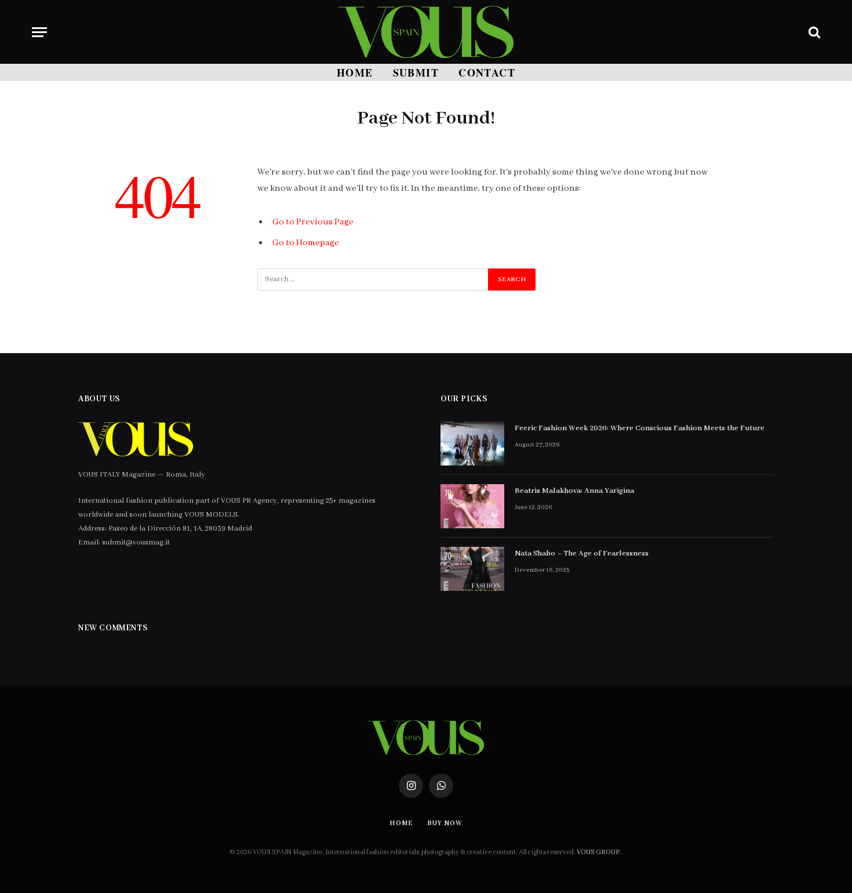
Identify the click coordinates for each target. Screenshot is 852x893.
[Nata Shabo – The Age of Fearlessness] (472, 569)
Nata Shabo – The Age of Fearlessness (582, 553)
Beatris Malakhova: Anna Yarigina (574, 491)
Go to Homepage (305, 243)
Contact (486, 72)
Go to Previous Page (313, 222)
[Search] (813, 32)
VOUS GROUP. (599, 852)
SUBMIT (416, 72)
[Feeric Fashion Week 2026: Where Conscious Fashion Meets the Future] (472, 444)
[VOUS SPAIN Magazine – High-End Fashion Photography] (426, 32)
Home (355, 72)
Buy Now (444, 823)
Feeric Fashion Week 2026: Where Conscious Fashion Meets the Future (639, 428)
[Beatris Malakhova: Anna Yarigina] (472, 506)
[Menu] (39, 32)
